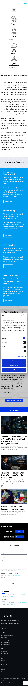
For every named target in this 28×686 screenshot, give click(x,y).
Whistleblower (14, 682)
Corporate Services (5, 644)
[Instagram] (6, 628)
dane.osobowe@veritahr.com (15, 575)
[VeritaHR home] (7, 616)
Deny (14, 369)
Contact (3, 660)
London (3, 671)
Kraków (5, 600)
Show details (21, 356)
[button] (25, 3)
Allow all (14, 360)
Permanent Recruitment (7, 635)
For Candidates (4, 653)
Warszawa (3, 667)
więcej (2, 451)
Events (2, 658)
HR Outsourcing (5, 640)
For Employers (4, 651)
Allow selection (14, 365)
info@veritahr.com (12, 596)
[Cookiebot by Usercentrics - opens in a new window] (20, 315)
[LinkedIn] (2, 628)
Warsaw (5, 592)
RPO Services (4, 637)
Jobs (2, 656)
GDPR (9, 682)
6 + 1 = (3, 577)
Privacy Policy (4, 682)
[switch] (24, 342)
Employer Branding (5, 642)
